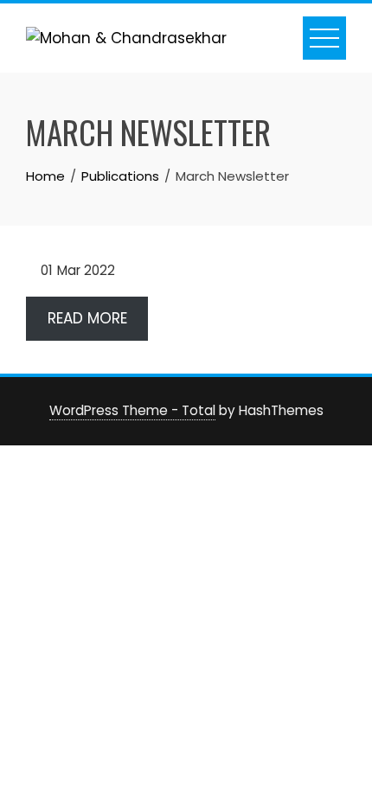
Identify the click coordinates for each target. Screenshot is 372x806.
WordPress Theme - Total (132, 410)
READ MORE (87, 318)
